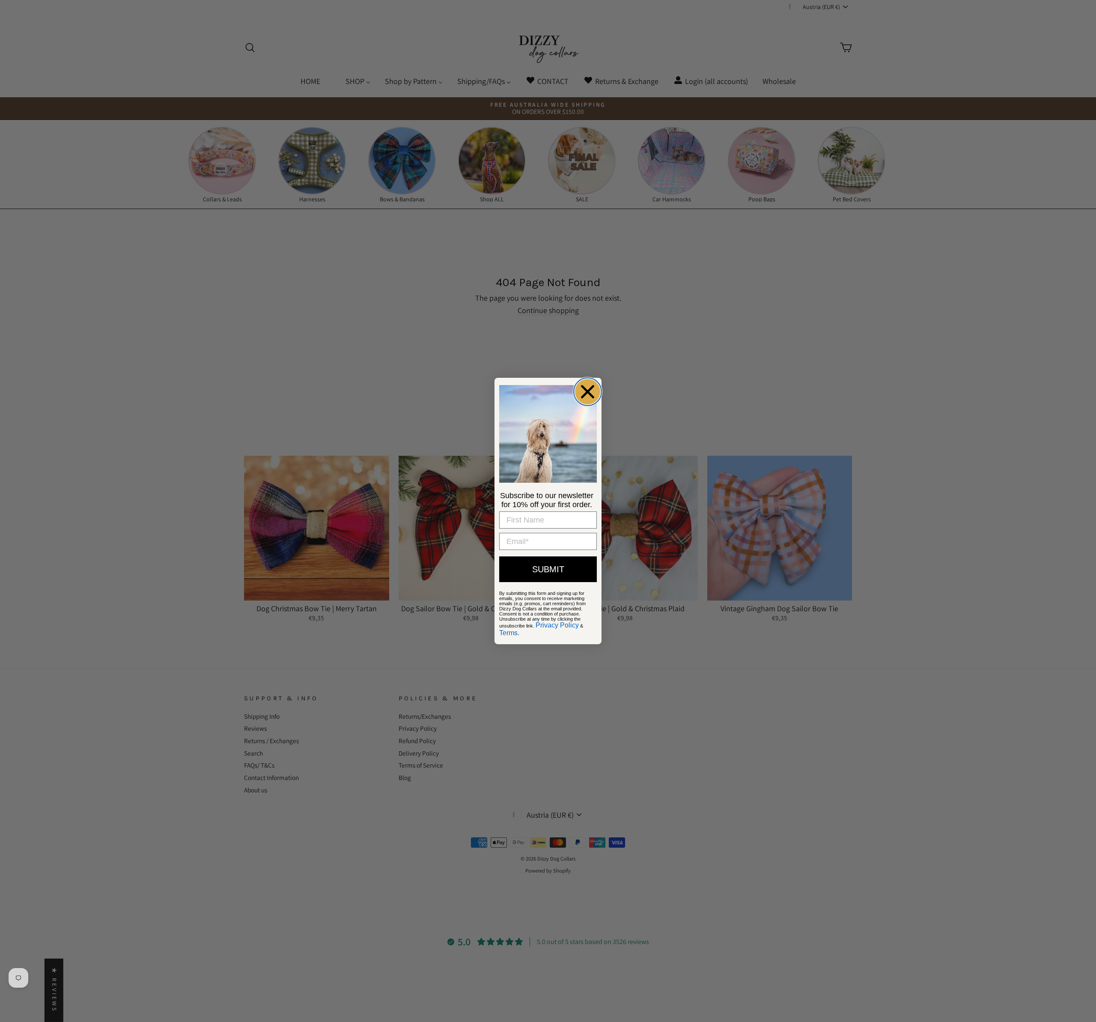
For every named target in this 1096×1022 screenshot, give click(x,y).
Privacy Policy (557, 625)
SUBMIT (548, 569)
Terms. (509, 633)
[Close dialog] (588, 392)
